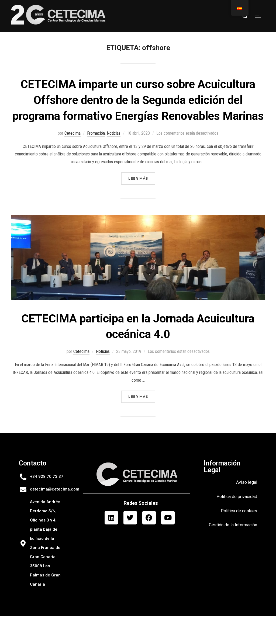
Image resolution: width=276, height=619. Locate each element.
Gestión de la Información (233, 524)
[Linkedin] (111, 517)
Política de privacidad (236, 496)
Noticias (113, 133)
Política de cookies (239, 510)
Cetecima (72, 133)
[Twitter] (130, 517)
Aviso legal (246, 482)
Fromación (96, 133)
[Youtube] (168, 517)
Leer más (141, 176)
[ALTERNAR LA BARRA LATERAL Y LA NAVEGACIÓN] (259, 16)
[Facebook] (149, 517)
